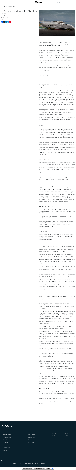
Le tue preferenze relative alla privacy (42, 468)
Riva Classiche (31, 442)
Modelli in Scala (31, 434)
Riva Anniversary (31, 439)
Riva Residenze (31, 437)
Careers (53, 435)
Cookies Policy (16, 460)
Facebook (66, 431)
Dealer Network (6, 447)
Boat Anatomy (6, 442)
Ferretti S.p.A (18, 463)
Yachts (52, 2)
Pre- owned (54, 431)
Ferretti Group (4, 463)
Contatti (5, 450)
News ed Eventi (12, 6)
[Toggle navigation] (9, 2)
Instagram (66, 433)
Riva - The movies (7, 434)
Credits (73, 460)
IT (68, 2)
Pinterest (66, 438)
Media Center (54, 433)
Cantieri (5, 439)
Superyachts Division (61, 2)
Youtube (66, 435)
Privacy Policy (3, 460)
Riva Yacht (5, 6)
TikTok (66, 442)
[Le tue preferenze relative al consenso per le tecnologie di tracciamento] (1, 352)
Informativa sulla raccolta (27, 468)
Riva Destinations (7, 437)
